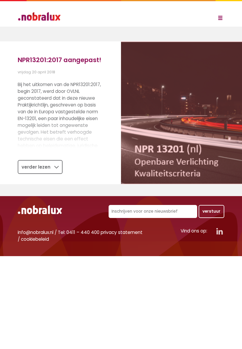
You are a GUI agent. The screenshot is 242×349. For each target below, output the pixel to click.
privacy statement (122, 232)
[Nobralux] (41, 16)
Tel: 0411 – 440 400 (78, 232)
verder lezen (36, 167)
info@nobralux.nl (35, 232)
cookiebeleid (35, 239)
